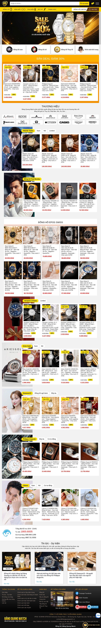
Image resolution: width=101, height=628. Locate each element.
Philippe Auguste (29, 439)
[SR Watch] (78, 122)
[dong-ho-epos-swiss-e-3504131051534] (88, 235)
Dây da (53, 393)
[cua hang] (62, 599)
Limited (52, 131)
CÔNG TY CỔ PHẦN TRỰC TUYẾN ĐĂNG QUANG (66, 614)
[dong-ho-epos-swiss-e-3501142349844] (69, 270)
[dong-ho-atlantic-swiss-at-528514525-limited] (50, 143)
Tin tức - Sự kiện (50, 543)
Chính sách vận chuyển (24, 607)
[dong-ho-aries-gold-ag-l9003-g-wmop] (89, 358)
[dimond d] (17, 432)
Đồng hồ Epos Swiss (50, 222)
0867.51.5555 (30, 537)
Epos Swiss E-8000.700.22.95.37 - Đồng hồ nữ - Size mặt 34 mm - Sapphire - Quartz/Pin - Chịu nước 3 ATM (13, 250)
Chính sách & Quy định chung (26, 592)
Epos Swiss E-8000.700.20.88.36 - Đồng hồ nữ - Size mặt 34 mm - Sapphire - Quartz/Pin (50, 249)
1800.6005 (27, 531)
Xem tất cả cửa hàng (62, 608)
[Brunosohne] (78, 116)
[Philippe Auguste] (8, 122)
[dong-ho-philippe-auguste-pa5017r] (50, 73)
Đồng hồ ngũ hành (41, 393)
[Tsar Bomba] (36, 122)
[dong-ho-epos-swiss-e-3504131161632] (13, 270)
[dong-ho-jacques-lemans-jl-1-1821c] (31, 73)
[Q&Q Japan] (64, 116)
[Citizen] (50, 122)
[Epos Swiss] (22, 116)
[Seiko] (92, 122)
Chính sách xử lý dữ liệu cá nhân (26, 598)
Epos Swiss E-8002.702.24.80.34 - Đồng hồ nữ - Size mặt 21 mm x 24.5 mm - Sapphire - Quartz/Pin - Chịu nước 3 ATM (50, 285)
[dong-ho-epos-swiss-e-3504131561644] (32, 270)
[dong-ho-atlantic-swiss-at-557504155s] (89, 143)
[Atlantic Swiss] (8, 116)
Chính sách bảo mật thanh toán (26, 600)
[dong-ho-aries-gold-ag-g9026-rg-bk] (70, 358)
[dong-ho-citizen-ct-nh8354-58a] (50, 498)
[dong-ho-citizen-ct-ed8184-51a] (89, 498)
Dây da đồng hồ (43, 597)
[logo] (15, 619)
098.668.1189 (30, 535)
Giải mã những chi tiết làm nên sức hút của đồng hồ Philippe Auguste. (48, 575)
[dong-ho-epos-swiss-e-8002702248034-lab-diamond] (50, 270)
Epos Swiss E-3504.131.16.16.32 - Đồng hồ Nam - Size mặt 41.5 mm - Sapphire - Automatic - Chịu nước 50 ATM (12, 285)
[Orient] (92, 116)
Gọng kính (42, 599)
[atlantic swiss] (17, 170)
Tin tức (8, 568)
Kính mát (42, 594)
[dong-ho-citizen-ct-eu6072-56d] (31, 498)
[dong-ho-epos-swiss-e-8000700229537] (13, 235)
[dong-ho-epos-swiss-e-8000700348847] (32, 235)
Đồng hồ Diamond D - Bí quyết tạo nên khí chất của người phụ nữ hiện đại (81, 575)
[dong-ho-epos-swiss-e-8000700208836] (50, 235)
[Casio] (64, 122)
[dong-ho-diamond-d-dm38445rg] (12, 73)
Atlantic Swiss (28, 131)
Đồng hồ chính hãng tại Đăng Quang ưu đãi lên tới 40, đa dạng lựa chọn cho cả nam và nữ (15, 576)
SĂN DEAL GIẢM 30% (50, 58)
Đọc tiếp (7, 583)
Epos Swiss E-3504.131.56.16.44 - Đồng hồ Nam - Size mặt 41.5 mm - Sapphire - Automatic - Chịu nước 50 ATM (31, 285)
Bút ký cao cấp (43, 601)
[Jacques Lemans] (36, 116)
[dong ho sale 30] (50, 28)
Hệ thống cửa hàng (7, 597)
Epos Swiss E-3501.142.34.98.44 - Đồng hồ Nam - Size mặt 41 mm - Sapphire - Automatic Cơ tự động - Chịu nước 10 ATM (69, 285)
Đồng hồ (41, 592)
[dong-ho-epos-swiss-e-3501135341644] (88, 270)
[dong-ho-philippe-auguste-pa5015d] (88, 73)
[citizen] (17, 524)
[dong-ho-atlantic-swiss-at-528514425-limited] (70, 143)
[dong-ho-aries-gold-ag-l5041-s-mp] (50, 358)
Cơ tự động (52, 439)
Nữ (45, 131)
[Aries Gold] (50, 116)
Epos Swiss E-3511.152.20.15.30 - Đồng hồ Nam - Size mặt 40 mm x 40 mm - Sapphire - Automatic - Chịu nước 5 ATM (69, 250)
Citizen (25, 485)
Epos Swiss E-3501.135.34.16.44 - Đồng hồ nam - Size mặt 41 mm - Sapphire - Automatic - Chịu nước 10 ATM (87, 285)
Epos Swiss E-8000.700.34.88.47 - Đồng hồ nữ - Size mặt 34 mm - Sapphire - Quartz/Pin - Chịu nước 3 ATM (31, 250)
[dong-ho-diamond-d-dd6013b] (69, 73)
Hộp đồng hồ (43, 604)
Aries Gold (27, 346)
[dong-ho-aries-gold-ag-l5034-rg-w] (31, 358)
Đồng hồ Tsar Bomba (32, 179)
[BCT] (81, 608)
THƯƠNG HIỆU (50, 106)
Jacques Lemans (30, 301)
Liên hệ (4, 603)
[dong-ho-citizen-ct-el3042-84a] (70, 498)
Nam (38, 131)
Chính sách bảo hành (23, 603)
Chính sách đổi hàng (23, 605)
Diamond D (27, 393)
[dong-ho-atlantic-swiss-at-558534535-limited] (31, 143)
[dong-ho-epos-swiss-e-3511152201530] (69, 235)
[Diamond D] (22, 122)
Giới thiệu (5, 592)
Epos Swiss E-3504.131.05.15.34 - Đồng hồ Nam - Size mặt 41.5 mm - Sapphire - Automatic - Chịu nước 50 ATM (88, 250)
